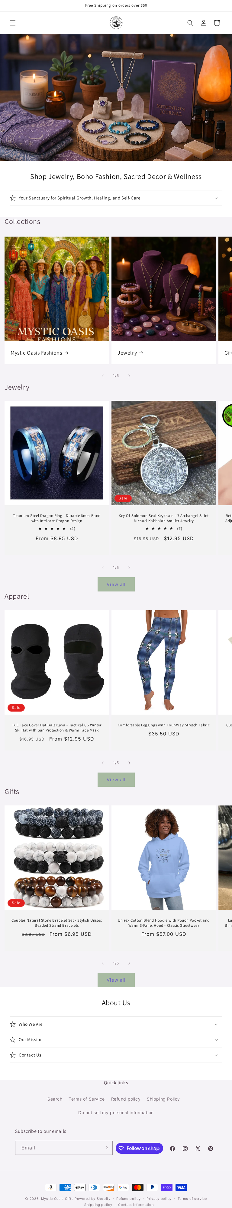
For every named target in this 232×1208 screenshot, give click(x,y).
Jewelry (127, 352)
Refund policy (126, 1098)
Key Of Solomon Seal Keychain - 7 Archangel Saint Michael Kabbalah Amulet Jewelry (164, 518)
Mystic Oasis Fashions (36, 352)
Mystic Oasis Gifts (57, 1199)
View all (116, 584)
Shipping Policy (163, 1098)
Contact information (135, 1205)
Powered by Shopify (93, 1199)
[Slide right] (129, 375)
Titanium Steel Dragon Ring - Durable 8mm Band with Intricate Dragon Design (57, 518)
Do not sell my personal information (116, 1112)
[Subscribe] (105, 1148)
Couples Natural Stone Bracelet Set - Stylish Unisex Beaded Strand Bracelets (56, 923)
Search (55, 1098)
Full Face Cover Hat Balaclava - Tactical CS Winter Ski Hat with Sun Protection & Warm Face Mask (57, 728)
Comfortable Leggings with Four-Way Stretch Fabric (164, 725)
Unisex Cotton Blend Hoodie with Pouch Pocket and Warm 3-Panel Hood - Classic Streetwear (164, 923)
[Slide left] (102, 375)
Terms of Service (87, 1098)
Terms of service (192, 1199)
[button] (12, 23)
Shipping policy (98, 1205)
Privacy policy (159, 1199)
